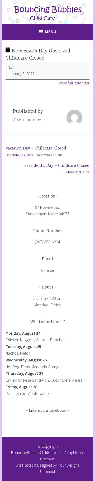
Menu (50, 31)
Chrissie (47, 270)
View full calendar (74, 82)
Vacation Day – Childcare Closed (36, 151)
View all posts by (27, 119)
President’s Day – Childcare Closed (56, 168)
